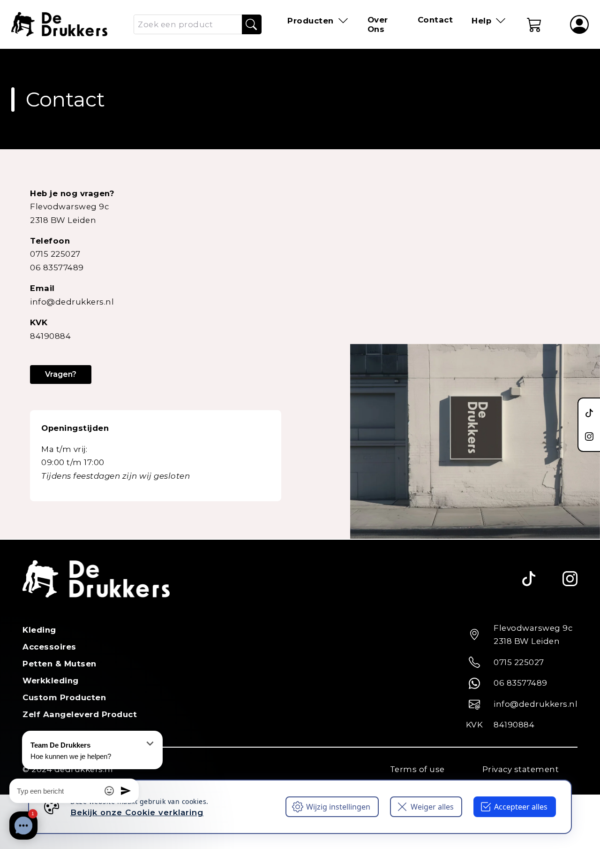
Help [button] (481, 20)
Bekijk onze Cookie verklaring (136, 812)
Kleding (39, 630)
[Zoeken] (251, 24)
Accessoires (49, 646)
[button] (534, 24)
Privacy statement (520, 769)
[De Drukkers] (59, 24)
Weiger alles (432, 807)
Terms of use (417, 769)
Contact (435, 19)
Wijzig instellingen (338, 807)
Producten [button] (310, 20)
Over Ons (378, 24)
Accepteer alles (521, 807)
